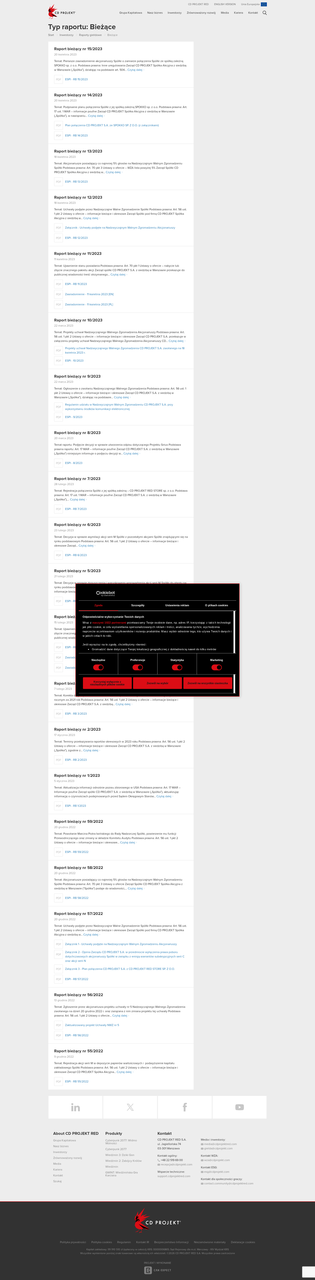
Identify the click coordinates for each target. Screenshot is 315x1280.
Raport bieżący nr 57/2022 (78, 914)
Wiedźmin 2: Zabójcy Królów (123, 1160)
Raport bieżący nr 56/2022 (78, 995)
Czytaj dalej (134, 69)
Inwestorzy (175, 12)
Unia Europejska (250, 4)
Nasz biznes (155, 12)
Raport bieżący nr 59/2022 (78, 822)
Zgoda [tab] (98, 605)
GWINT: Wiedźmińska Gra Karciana (121, 1174)
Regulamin (124, 1242)
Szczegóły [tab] (138, 605)
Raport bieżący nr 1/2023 (77, 776)
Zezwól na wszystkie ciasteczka (208, 683)
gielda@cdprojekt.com (218, 1148)
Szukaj (265, 13)
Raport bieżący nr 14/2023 (78, 95)
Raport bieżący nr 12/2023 (78, 198)
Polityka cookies (101, 1242)
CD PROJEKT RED (198, 4)
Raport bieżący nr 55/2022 (78, 1051)
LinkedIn (75, 1107)
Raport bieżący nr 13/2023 (78, 151)
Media (225, 12)
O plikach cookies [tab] (216, 605)
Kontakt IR (142, 1242)
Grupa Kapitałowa (130, 12)
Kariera (238, 12)
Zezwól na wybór (157, 683)
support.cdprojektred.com (174, 1176)
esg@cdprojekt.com (216, 1171)
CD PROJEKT (62, 11)
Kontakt (253, 12)
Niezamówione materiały (210, 1242)
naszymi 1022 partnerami (109, 622)
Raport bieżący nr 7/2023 (77, 479)
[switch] (138, 667)
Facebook (185, 1107)
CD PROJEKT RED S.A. (172, 1139)
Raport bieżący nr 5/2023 (77, 571)
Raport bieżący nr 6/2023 (77, 525)
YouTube (240, 1107)
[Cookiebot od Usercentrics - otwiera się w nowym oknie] (99, 593)
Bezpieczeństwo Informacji (171, 1242)
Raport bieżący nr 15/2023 (78, 49)
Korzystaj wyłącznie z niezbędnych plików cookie (107, 683)
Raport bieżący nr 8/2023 (77, 433)
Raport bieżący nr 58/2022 (78, 868)
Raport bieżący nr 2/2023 (77, 730)
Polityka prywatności (73, 1242)
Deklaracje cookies (243, 1242)
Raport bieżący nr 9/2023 (77, 377)
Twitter (130, 1107)
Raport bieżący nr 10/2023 (78, 320)
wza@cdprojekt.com (216, 1160)
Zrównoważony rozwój (201, 12)
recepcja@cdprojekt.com (176, 1164)
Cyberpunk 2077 (116, 1149)
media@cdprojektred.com (220, 1144)
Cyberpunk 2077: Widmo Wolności (121, 1142)
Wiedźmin (111, 1166)
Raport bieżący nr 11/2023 (78, 254)
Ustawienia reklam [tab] (177, 605)
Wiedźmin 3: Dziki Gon (119, 1155)
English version (225, 4)
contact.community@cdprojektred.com (228, 1183)
